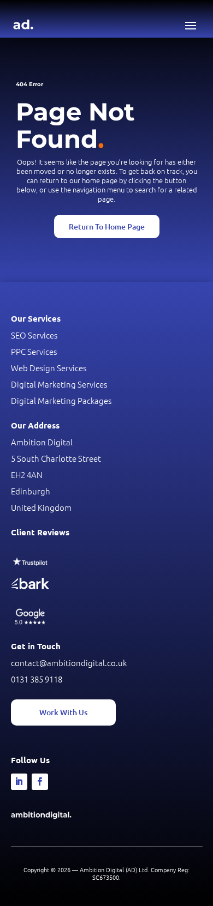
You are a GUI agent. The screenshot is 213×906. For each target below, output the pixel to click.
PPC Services (34, 351)
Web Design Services (48, 367)
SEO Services (34, 335)
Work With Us (63, 712)
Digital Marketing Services (59, 384)
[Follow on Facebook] (40, 782)
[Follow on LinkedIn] (19, 782)
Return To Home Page (107, 226)
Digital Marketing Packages (61, 400)
